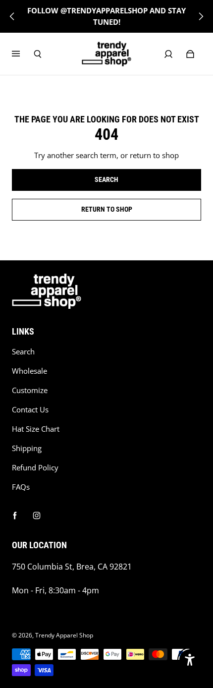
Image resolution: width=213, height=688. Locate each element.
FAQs (21, 487)
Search (23, 351)
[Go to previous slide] (12, 16)
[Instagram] (37, 515)
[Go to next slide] (201, 16)
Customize (30, 390)
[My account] (168, 54)
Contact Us (30, 409)
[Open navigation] (23, 54)
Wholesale (29, 371)
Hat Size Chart (35, 429)
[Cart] (190, 54)
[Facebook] (15, 515)
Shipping (27, 448)
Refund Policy (35, 467)
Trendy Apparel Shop (64, 635)
